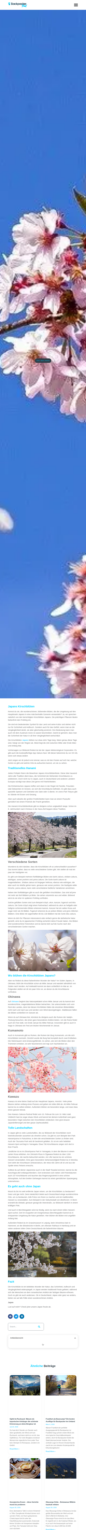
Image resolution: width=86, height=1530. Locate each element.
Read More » (14, 1449)
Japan (42, 360)
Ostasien (47, 360)
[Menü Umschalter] (76, 5)
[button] (10, 1316)
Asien (38, 360)
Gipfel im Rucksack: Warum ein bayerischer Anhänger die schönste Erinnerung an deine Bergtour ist (24, 1421)
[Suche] (39, 1326)
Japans (25, 740)
